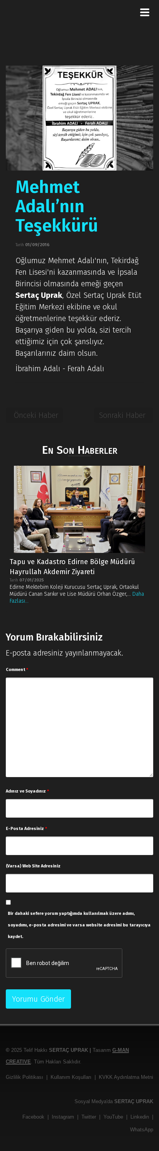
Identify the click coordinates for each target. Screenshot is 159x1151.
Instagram (63, 1117)
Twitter (88, 1117)
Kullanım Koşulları (71, 1077)
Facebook (33, 1117)
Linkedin (139, 1117)
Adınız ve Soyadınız (27, 791)
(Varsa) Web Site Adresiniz (33, 866)
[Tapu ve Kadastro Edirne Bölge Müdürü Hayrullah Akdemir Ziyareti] (79, 509)
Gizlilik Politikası (24, 1077)
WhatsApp (141, 1129)
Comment (17, 669)
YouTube (113, 1117)
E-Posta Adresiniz (26, 828)
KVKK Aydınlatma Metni (126, 1077)
